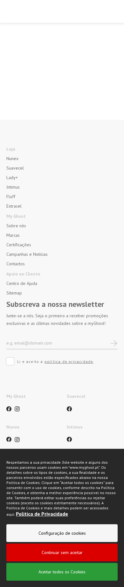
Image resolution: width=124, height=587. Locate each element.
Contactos (15, 264)
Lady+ (12, 177)
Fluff (10, 196)
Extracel (14, 206)
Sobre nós (16, 226)
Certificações (18, 245)
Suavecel (15, 168)
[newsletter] (114, 342)
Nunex (12, 158)
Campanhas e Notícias (27, 254)
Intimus (13, 187)
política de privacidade (69, 361)
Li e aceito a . (56, 361)
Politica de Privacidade (42, 514)
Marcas (13, 235)
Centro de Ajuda (21, 283)
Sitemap (14, 293)
